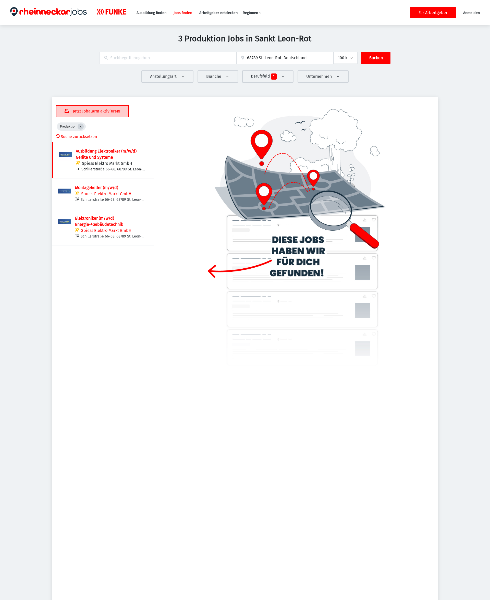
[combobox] (168, 58)
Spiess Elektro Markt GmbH (107, 163)
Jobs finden (183, 13)
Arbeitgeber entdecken (218, 13)
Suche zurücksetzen (79, 136)
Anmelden (471, 13)
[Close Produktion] (81, 126)
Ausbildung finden (151, 13)
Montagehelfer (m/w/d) (96, 187)
